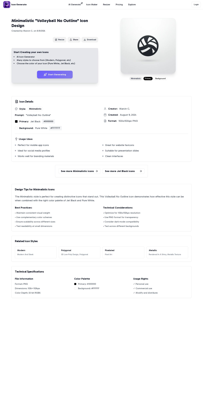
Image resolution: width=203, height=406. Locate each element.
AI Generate (74, 4)
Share (75, 39)
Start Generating (57, 74)
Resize (61, 39)
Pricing (119, 4)
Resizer (106, 4)
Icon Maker (91, 4)
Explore (132, 4)
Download (91, 39)
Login (196, 4)
